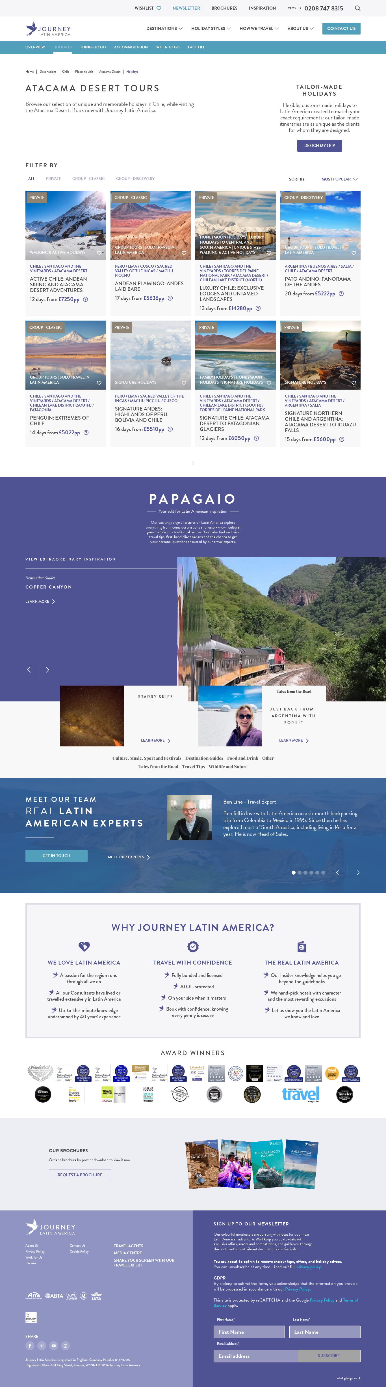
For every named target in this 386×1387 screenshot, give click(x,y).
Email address (228, 1344)
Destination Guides (204, 758)
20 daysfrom (310, 293)
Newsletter (186, 8)
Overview (35, 47)
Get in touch (57, 856)
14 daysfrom (55, 432)
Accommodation (131, 47)
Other (268, 758)
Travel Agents (128, 1246)
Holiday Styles (208, 28)
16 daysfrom (139, 429)
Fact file (196, 47)
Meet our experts (126, 857)
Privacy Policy (35, 1251)
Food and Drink (242, 758)
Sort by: (297, 179)
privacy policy (308, 1266)
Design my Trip (319, 146)
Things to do (93, 47)
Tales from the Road (158, 766)
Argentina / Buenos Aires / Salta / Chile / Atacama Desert (319, 268)
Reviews (30, 1263)
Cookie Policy (79, 1251)
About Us (298, 28)
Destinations (161, 28)
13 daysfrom (226, 308)
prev (29, 669)
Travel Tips (193, 766)
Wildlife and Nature (228, 766)
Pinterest (41, 1345)
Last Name (301, 1320)
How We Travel (256, 28)
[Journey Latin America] (48, 29)
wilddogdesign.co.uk (349, 1378)
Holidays (62, 47)
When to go (167, 47)
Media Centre (128, 1253)
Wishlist (144, 8)
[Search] (358, 8)
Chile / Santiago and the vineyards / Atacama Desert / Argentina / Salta (314, 401)
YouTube (53, 1345)
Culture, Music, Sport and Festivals (146, 758)
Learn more (37, 601)
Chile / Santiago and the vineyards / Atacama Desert (58, 268)
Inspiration (262, 8)
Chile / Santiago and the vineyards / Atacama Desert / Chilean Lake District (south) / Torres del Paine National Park (232, 403)
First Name (226, 1320)
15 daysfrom (310, 439)
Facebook (29, 1345)
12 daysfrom (54, 299)
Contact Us (341, 28)
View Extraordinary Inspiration (70, 559)
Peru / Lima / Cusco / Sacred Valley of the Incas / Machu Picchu (144, 271)
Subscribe (329, 1356)
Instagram (65, 1345)
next (47, 669)
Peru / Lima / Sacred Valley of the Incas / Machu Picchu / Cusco (149, 398)
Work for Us (33, 1257)
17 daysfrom (139, 298)
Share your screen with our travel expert (144, 1263)
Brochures (224, 8)
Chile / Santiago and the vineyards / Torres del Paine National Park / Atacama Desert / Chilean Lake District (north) (234, 273)
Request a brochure (80, 1175)
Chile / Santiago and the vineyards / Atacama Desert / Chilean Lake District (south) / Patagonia (62, 403)
